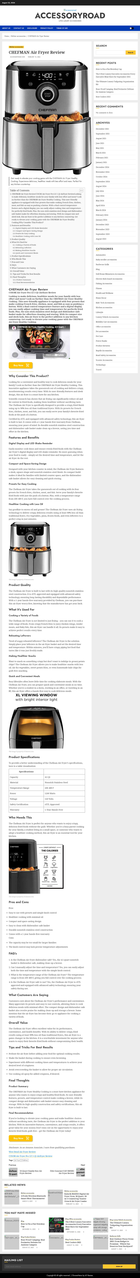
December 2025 (102, 129)
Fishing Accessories (104, 283)
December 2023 (102, 224)
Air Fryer (17, 1160)
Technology (101, 365)
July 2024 (100, 191)
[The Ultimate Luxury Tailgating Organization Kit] (100, 1225)
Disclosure (32, 28)
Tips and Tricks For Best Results (26, 274)
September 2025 (103, 134)
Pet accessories (102, 331)
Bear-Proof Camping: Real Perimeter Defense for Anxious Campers (33, 1242)
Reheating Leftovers (23, 247)
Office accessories (103, 326)
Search (101, 46)
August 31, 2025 (117, 1230)
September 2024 (103, 181)
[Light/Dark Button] (132, 28)
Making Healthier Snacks (25, 250)
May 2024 (100, 200)
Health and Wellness (104, 293)
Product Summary (23, 280)
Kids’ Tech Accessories (105, 303)
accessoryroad (70, 15)
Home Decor (101, 298)
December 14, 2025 (28, 1229)
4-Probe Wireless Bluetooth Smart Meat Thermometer (33, 1197)
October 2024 (101, 177)
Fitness (99, 288)
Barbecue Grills (102, 264)
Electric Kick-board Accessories (109, 279)
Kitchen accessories (16, 47)
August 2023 (101, 239)
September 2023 (103, 234)
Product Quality (18, 239)
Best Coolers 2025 (103, 97)
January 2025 (101, 162)
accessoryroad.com (17, 57)
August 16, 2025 (72, 1245)
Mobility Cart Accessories (106, 322)
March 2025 (101, 153)
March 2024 (101, 210)
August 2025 (101, 138)
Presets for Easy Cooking (25, 233)
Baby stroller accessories (106, 259)
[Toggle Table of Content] (80, 190)
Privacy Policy (46, 28)
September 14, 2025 (73, 1232)
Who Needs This (19, 259)
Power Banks (101, 341)
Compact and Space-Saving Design (29, 231)
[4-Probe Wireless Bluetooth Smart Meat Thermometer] (11, 1197)
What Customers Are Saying (24, 268)
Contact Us (19, 28)
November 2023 (102, 229)
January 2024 (101, 220)
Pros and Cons (18, 262)
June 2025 (100, 143)
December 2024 (102, 167)
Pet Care (99, 336)
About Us (6, 28)
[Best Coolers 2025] (56, 1242)
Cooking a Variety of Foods (26, 245)
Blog (98, 269)
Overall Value (18, 271)
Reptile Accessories (104, 350)
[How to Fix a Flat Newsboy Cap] (11, 1225)
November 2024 (102, 172)
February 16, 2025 (72, 1204)
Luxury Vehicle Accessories (107, 317)
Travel (98, 369)
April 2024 (100, 205)
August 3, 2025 (116, 1249)
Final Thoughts (19, 277)
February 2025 (102, 157)
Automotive (101, 255)
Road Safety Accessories (106, 355)
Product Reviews (103, 346)
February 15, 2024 (34, 57)
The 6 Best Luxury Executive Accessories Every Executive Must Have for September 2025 (78, 1225)
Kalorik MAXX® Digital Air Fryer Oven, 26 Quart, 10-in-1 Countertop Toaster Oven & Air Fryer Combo (76, 1197)
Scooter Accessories (104, 360)
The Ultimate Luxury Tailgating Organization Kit (121, 1225)
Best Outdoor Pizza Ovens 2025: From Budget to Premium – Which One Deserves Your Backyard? (121, 1243)
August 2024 (101, 186)
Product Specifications (21, 256)
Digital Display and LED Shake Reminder (32, 228)
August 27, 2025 (28, 1247)
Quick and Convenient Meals (27, 253)
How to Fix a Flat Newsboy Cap (109, 69)
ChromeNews (77, 1275)
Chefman (25, 1160)
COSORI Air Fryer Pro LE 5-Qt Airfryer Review (30, 1156)
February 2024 (102, 215)
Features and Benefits (21, 225)
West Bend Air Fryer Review (22, 1151)
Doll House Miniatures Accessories (110, 274)
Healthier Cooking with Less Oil (28, 236)
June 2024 (100, 196)
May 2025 (100, 148)
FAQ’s (14, 265)
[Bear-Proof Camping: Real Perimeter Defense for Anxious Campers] (11, 1242)
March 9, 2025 (27, 1201)
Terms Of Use (62, 28)
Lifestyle (99, 312)
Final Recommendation (25, 282)
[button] (136, 28)
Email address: (70, 1266)
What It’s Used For (19, 242)
